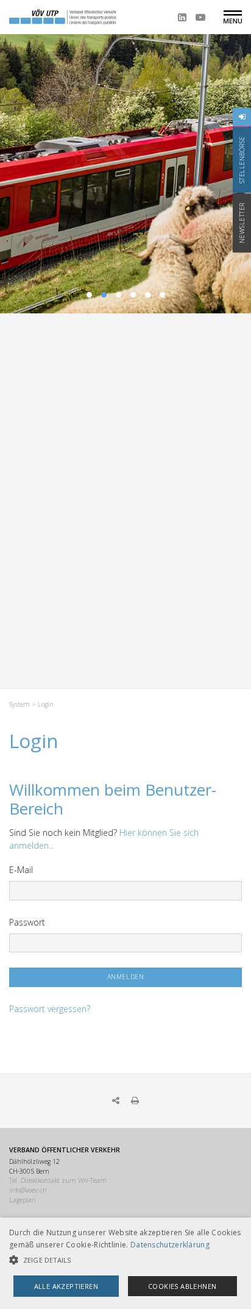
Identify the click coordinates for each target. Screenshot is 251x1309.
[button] (125, 1260)
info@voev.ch (28, 1190)
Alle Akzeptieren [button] (66, 1286)
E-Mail (21, 870)
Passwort (27, 922)
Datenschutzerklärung (170, 1244)
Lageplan (22, 1200)
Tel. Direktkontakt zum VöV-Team (58, 1180)
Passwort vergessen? (49, 1009)
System (19, 704)
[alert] (125, 1263)
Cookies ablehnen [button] (182, 1286)
